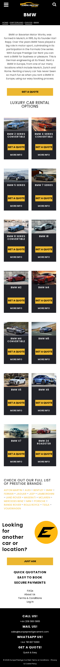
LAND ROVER (13, 497)
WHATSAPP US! (30, 637)
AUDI (28, 490)
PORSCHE (39, 501)
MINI (28, 501)
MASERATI (30, 497)
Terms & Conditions (30, 598)
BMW (49, 490)
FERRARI (9, 494)
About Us (30, 594)
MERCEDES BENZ (13, 501)
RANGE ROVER (12, 505)
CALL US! (30, 616)
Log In (30, 601)
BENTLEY (38, 490)
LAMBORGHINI (46, 494)
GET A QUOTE (30, 92)
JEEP (32, 494)
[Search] (54, 4)
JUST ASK (30, 561)
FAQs (30, 590)
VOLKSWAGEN (12, 508)
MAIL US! (30, 626)
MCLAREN (44, 497)
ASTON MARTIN (13, 490)
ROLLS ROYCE (32, 505)
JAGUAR (21, 494)
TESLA (45, 505)
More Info (16, 154)
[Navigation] (6, 4)
